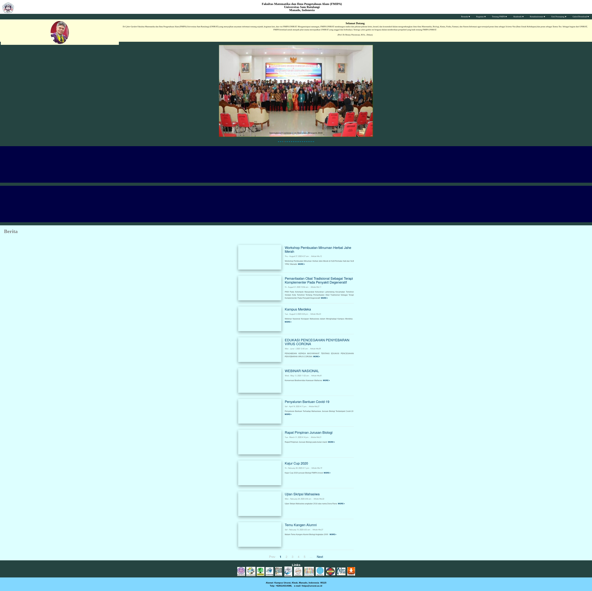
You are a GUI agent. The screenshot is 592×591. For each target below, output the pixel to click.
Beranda (465, 16)
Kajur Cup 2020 (296, 463)
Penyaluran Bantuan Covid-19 (307, 401)
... (311, 556)
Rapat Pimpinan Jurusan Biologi (309, 432)
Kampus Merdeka (298, 309)
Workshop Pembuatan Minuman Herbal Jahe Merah (318, 249)
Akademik (517, 16)
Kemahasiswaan (537, 16)
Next (320, 556)
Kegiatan (480, 16)
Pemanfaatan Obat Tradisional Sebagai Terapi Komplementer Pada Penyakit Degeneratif (319, 280)
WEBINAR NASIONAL (302, 370)
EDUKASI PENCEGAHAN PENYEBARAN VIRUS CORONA (317, 341)
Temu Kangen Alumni (301, 524)
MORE (301, 264)
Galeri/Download (580, 16)
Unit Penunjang (558, 16)
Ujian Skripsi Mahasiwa (302, 493)
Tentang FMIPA (498, 16)
